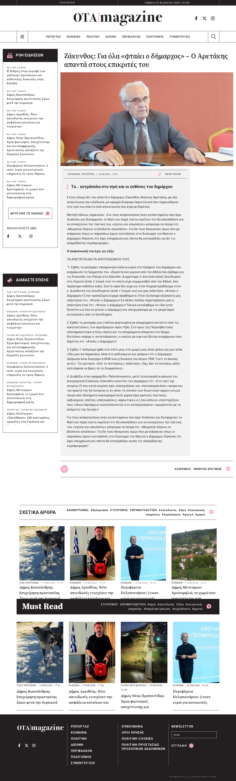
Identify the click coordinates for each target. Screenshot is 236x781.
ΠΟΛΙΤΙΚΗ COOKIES (137, 738)
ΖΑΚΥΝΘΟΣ (183, 469)
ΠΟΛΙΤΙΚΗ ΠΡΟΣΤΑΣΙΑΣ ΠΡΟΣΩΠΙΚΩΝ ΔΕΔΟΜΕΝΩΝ (143, 747)
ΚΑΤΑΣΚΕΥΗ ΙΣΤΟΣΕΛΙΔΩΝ (185, 777)
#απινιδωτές (168, 510)
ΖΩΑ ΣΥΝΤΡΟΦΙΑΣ (17, 292)
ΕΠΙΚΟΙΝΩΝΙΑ (67, 3)
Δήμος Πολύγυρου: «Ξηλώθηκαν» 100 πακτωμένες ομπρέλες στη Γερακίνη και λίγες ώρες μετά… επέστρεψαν (28, 422)
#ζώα (182, 510)
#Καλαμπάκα (99, 510)
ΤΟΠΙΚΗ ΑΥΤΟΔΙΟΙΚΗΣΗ (32, 312)
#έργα (151, 604)
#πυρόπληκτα (171, 514)
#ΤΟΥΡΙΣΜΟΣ (119, 510)
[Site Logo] (118, 18)
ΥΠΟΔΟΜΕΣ (41, 335)
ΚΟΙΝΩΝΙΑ (74, 36)
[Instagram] (212, 18)
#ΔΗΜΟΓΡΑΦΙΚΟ (78, 510)
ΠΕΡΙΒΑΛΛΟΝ (131, 36)
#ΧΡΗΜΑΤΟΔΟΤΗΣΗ (143, 510)
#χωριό (200, 514)
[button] (213, 36)
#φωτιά (188, 514)
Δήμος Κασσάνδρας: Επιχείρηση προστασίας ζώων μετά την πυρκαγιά (28, 99)
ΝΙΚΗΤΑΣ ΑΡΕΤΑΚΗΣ (208, 469)
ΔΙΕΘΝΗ (110, 36)
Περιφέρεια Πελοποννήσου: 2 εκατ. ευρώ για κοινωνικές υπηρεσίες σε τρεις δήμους (27, 170)
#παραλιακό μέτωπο (157, 608)
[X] (204, 18)
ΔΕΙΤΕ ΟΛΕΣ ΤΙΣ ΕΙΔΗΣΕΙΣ (27, 213)
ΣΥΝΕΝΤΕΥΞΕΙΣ (180, 36)
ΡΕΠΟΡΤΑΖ (53, 36)
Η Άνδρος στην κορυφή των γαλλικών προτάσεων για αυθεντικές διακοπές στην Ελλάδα (26, 77)
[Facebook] (196, 18)
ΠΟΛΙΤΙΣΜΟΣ (155, 36)
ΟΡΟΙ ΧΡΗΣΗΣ (133, 732)
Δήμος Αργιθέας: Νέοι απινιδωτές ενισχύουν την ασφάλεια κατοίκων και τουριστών (25, 120)
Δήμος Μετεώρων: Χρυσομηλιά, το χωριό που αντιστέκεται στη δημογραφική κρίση (25, 191)
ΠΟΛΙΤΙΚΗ (93, 36)
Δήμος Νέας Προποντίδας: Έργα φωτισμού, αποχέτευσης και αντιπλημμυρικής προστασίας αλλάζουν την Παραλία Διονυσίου (28, 146)
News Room (173, 174)
